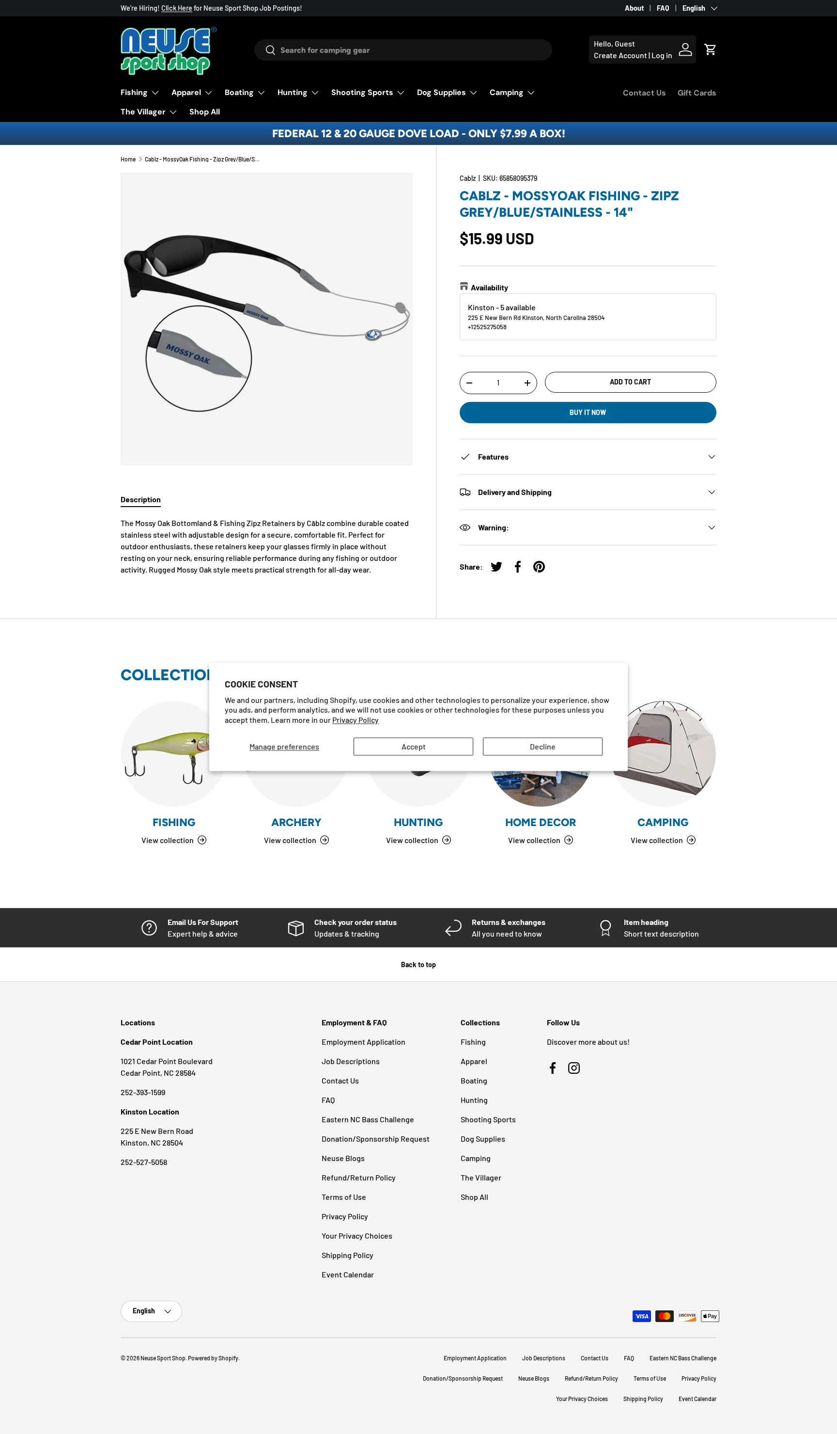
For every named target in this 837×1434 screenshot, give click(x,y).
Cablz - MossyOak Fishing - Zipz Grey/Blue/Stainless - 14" (203, 159)
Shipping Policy (347, 1254)
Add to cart (630, 382)
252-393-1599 (143, 1092)
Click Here (176, 8)
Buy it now (588, 412)
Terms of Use (344, 1196)
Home (128, 159)
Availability (489, 287)
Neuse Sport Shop (163, 1357)
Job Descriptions (351, 1061)
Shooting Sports (362, 92)
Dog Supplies (441, 92)
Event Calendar (348, 1274)
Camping (507, 92)
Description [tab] (141, 499)
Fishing (134, 92)
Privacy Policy (355, 720)
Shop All (204, 112)
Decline (543, 746)
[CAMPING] (663, 754)
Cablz (468, 178)
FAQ (663, 8)
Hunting (293, 92)
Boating (239, 92)
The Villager (143, 112)
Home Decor (540, 822)
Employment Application (363, 1041)
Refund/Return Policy (359, 1177)
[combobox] (403, 50)
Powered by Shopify (213, 1357)
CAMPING (662, 822)
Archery (296, 822)
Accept (414, 746)
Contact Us (644, 93)
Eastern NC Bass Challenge (368, 1119)
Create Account (620, 55)
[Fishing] (174, 754)
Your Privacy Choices (357, 1235)
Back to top (418, 964)
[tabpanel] (267, 546)
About (634, 8)
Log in (661, 55)
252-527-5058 (144, 1161)
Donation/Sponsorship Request (376, 1138)
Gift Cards (697, 93)
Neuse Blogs (343, 1158)
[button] (710, 49)
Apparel (186, 92)
